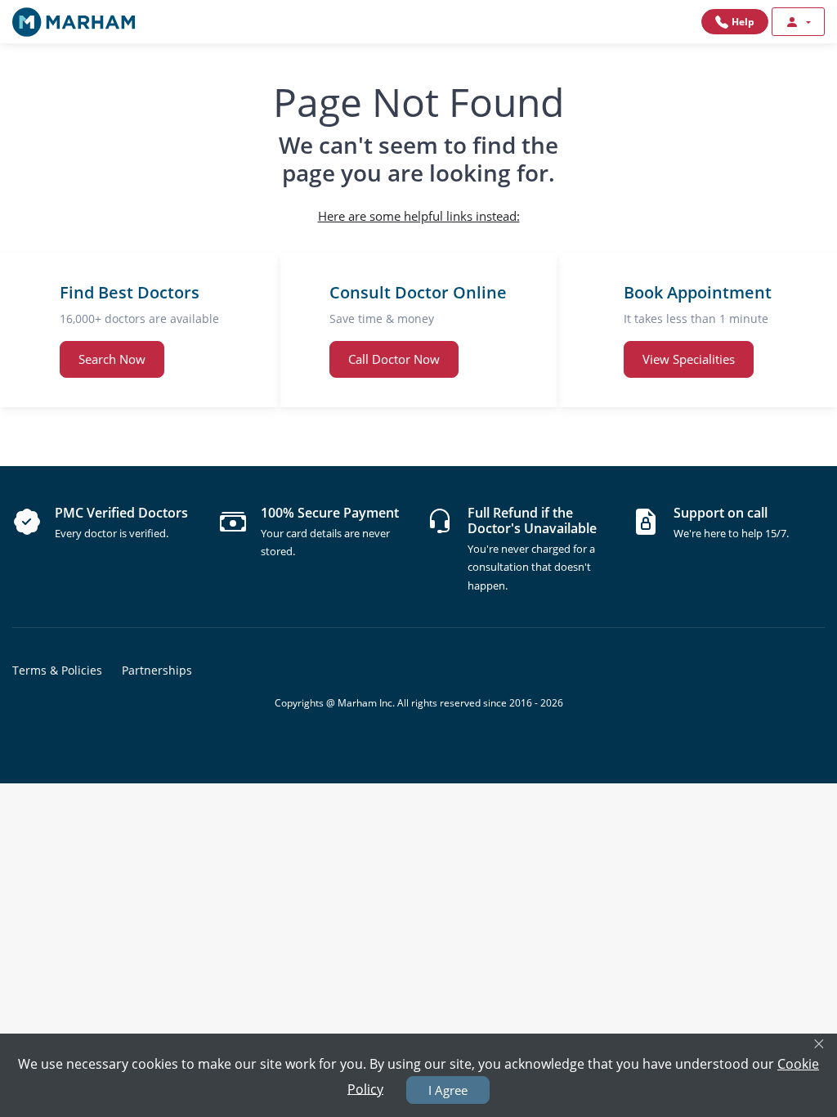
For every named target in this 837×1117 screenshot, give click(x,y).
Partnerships (157, 670)
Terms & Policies (57, 670)
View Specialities (688, 359)
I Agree (448, 1090)
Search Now (111, 359)
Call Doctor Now (394, 359)
